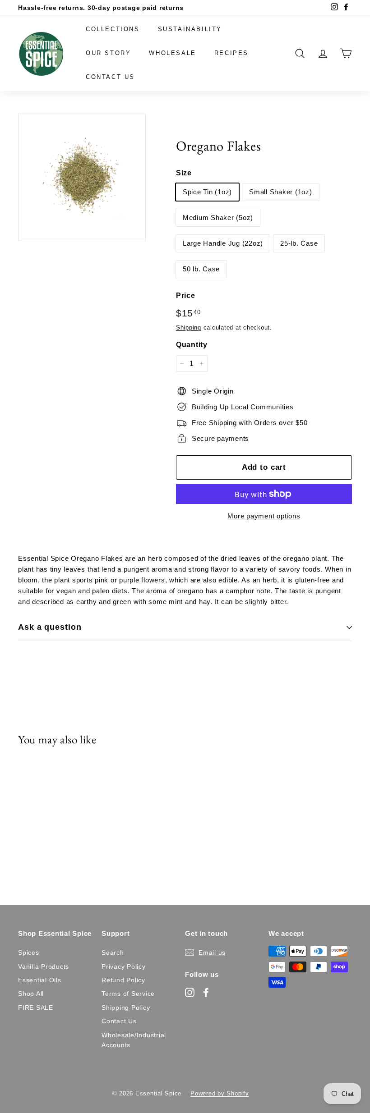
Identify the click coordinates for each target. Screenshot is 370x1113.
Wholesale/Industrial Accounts (134, 1040)
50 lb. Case (201, 269)
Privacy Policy (124, 966)
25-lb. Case (299, 243)
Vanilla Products (43, 966)
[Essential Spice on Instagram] (189, 992)
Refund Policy (123, 980)
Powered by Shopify (219, 1093)
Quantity (192, 344)
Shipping (188, 327)
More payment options (263, 516)
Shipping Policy (126, 1007)
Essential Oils (39, 980)
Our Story (108, 53)
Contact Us (110, 76)
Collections (113, 29)
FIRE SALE (35, 1007)
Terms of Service (128, 993)
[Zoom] (81, 177)
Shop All (31, 993)
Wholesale (172, 53)
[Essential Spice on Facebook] (206, 992)
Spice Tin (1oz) (207, 192)
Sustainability (190, 29)
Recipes (231, 53)
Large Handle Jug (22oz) (223, 243)
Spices (28, 952)
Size (184, 173)
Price (185, 295)
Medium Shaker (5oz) (218, 217)
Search (113, 952)
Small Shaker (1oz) (280, 192)
